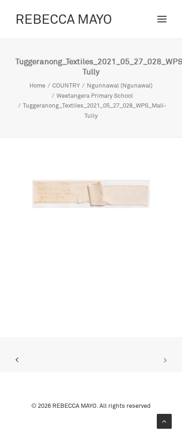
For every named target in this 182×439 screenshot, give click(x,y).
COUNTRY (66, 85)
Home (37, 85)
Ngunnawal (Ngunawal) (120, 85)
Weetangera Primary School (94, 95)
